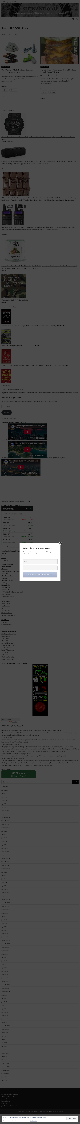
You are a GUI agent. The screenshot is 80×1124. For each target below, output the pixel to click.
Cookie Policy (33, 1121)
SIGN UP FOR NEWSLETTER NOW (40, 575)
